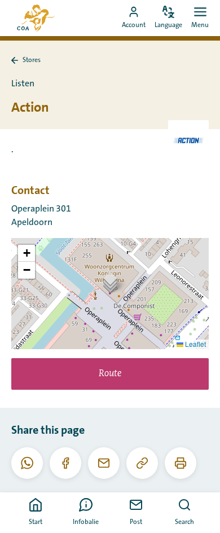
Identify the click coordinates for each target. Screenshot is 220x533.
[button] (110, 281)
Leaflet (194, 344)
